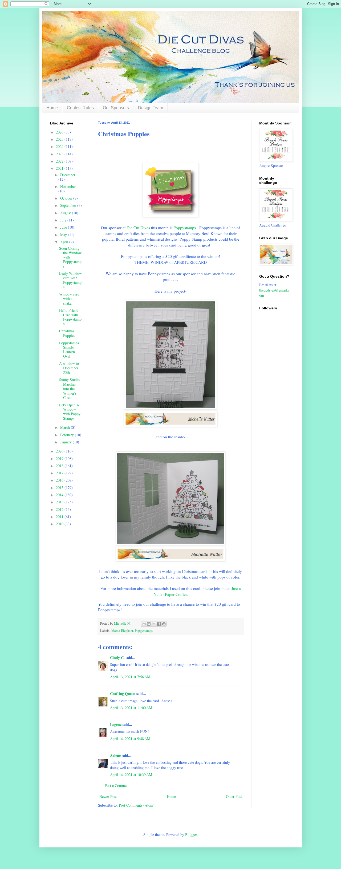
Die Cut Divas (138, 227)
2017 (60, 472)
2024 (60, 146)
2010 (60, 523)
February (67, 434)
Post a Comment (117, 785)
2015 (60, 487)
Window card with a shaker (69, 299)
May (64, 234)
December (67, 174)
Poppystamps (184, 227)
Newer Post (108, 796)
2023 (60, 153)
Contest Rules (80, 108)
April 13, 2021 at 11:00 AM (131, 707)
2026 (60, 132)
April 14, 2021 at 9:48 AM (130, 738)
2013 (60, 501)
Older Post (234, 796)
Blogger (191, 834)
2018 (60, 465)
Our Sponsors (116, 108)
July (63, 220)
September (68, 205)
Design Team (150, 108)
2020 (60, 451)
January (66, 441)
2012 (60, 509)
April (64, 241)
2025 (60, 139)
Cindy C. (117, 657)
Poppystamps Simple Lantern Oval (69, 349)
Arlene (115, 755)
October (66, 198)
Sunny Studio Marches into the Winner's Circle (69, 388)
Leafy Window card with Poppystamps (70, 280)
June (64, 227)
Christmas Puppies (67, 333)
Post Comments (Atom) (137, 805)
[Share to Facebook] (158, 624)
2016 (60, 480)
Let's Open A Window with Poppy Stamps (69, 411)
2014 (60, 494)
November (68, 186)
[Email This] (143, 624)
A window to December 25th (69, 368)
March (65, 427)
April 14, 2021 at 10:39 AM (131, 774)
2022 (60, 161)
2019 (60, 458)
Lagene (115, 724)
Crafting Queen (122, 693)
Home (52, 108)
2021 (60, 168)
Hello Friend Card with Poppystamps (70, 317)
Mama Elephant (122, 630)
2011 (60, 516)
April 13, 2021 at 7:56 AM (130, 676)
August (66, 212)
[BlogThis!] (148, 624)
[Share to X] (153, 624)
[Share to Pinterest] (164, 624)
